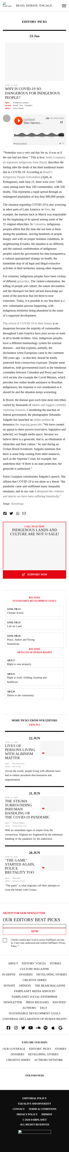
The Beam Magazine (50, 985)
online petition (42, 419)
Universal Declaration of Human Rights (34, 1019)
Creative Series (35, 980)
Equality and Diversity (34, 1103)
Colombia (28, 105)
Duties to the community (20, 695)
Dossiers (26, 974)
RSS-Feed (59, 1002)
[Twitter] (23, 1028)
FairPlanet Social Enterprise (35, 996)
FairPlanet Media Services (34, 991)
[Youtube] (30, 1028)
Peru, (47, 209)
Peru (21, 105)
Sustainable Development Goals (34, 1013)
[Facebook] (8, 1028)
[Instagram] (15, 1028)
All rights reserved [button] (34, 1124)
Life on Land (14, 626)
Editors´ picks (40, 1048)
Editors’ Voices (34, 963)
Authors (29, 1007)
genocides (23, 281)
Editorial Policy (34, 1098)
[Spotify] (45, 1028)
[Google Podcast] (60, 1028)
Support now (37, 574)
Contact (19, 1109)
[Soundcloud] (38, 1028)
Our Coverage (14, 1048)
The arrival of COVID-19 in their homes (27, 323)
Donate (9, 985)
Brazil (15, 105)
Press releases (37, 1002)
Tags (43, 1007)
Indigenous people (21, 102)
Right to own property (19, 664)
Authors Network (48, 1060)
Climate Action (15, 612)
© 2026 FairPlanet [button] (34, 1119)
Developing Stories (51, 974)
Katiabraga (17, 503)
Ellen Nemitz (18, 108)
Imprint (46, 1114)
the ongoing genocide (28, 424)
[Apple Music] (53, 1028)
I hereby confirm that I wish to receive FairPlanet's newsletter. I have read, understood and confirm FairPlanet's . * (38, 943)
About (13, 963)
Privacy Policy (27, 1114)
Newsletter (12, 1002)
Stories (55, 963)
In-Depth (8, 974)
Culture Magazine (34, 969)
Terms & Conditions (42, 1109)
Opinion (25, 985)
